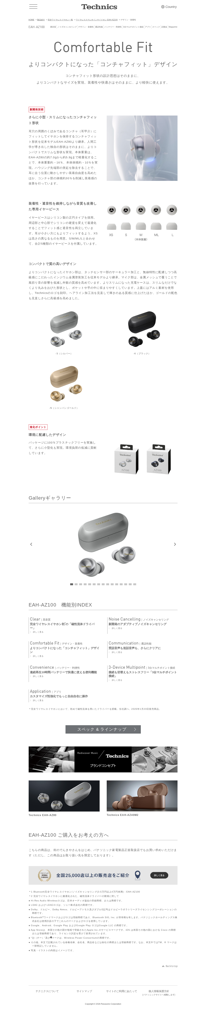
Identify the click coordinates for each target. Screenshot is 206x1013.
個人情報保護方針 (158, 993)
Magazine (173, 27)
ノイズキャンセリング (67, 27)
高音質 (53, 27)
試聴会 (164, 27)
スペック (156, 27)
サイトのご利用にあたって (121, 991)
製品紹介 (41, 20)
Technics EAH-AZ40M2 (123, 815)
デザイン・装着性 (86, 27)
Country (171, 7)
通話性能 (99, 27)
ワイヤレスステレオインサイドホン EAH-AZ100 (97, 20)
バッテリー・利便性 (113, 27)
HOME (31, 20)
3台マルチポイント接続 (133, 27)
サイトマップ (84, 991)
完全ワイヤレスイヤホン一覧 (60, 20)
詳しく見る (38, 632)
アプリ (148, 27)
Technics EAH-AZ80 (42, 815)
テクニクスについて (47, 991)
